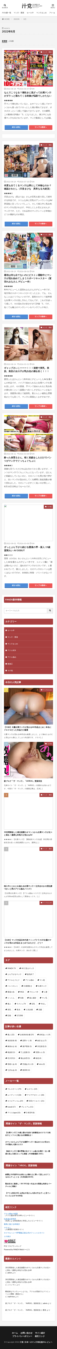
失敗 (22, 998)
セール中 (30, 13)
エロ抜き (7, 1236)
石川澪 (11, 1058)
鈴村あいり (44, 1035)
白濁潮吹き (28, 986)
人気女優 (29, 1010)
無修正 (10, 664)
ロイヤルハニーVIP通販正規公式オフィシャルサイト (24, 1233)
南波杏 (11, 1052)
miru (42, 1064)
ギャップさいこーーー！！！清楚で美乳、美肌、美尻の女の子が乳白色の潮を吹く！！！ (26, 369)
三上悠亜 (25, 1052)
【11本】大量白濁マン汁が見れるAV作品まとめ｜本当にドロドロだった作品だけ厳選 (27, 728)
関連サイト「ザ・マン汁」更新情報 (24, 1124)
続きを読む (16, 127)
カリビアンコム (15, 1101)
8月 (25, 19)
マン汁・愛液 (19, 13)
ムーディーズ (14, 1095)
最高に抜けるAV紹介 (12, 1224)
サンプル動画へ (41, 127)
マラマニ (7, 1228)
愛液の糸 (11, 992)
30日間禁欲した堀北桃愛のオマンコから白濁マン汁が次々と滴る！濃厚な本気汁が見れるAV (28, 833)
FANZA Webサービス (21, 1250)
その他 (49, 506)
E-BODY (30, 1113)
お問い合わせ (26, 1333)
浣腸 (40, 1010)
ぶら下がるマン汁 (14, 974)
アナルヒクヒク (14, 980)
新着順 (4, 41)
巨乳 (33, 1004)
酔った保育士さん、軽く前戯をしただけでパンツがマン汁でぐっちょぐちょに (27, 459)
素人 (9, 1004)
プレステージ (14, 1089)
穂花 (38, 1058)
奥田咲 (26, 1070)
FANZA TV (12, 968)
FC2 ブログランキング (12, 1246)
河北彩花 (41, 1046)
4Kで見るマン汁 (27, 968)
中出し (43, 1004)
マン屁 (42, 980)
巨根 (9, 1016)
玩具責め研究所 (10, 1219)
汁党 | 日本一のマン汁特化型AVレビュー (36, 1342)
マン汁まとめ (41, 13)
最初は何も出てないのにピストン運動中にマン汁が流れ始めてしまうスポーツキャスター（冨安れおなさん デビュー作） (27, 278)
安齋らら (40, 1052)
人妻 (45, 992)
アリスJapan (14, 1113)
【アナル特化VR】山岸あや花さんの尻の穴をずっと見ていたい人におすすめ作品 (28, 1194)
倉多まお (41, 1041)
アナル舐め (12, 657)
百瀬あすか (27, 1064)
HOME (7, 19)
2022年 (17, 19)
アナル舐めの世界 (11, 1214)
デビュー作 (34, 992)
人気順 (11, 41)
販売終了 (30, 974)
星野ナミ (27, 1041)
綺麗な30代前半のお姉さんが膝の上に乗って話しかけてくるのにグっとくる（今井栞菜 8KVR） (28, 1176)
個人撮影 (32, 998)
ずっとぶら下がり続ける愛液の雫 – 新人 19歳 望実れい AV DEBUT (27, 549)
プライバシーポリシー (22, 1336)
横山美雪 (25, 1058)
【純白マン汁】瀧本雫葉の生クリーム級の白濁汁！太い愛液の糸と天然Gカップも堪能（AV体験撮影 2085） (27, 1152)
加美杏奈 (12, 1041)
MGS (22, 992)
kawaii (12, 1107)
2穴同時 (20, 1016)
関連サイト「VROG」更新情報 (21, 1166)
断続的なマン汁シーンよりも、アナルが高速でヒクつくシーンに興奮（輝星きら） (27, 1293)
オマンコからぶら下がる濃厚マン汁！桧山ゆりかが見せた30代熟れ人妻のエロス (27, 1143)
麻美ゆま (12, 1046)
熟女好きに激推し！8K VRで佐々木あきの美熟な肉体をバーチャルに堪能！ (28, 1185)
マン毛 (44, 998)
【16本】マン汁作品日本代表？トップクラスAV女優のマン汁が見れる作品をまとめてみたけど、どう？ (27, 941)
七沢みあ (12, 1070)
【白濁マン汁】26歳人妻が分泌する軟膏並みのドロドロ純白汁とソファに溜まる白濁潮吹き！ (28, 1134)
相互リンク (40, 1336)
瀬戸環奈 (27, 1046)
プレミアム (27, 1107)
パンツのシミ (13, 986)
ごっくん (11, 998)
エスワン (32, 1089)
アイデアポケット (35, 1095)
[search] (50, 610)
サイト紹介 (40, 1333)
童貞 (18, 1010)
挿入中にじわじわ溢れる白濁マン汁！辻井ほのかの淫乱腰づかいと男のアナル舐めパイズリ (28, 887)
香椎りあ (12, 1064)
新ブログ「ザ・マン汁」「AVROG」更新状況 (23, 781)
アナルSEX (12, 650)
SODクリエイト (36, 1101)
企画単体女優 (27, 1035)
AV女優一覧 (6, 13)
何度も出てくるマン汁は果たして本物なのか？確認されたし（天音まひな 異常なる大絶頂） (27, 187)
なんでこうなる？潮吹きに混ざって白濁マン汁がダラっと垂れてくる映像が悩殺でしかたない (27, 94)
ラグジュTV (21, 1004)
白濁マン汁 (42, 986)
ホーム (15, 1333)
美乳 (9, 1010)
